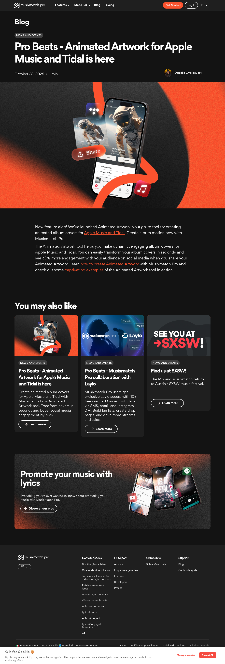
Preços (118, 588)
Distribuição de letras (94, 564)
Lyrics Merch (89, 612)
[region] (112, 655)
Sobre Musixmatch (157, 564)
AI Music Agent (91, 618)
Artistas (118, 564)
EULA (122, 646)
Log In (191, 5)
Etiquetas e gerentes (126, 570)
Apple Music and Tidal (104, 233)
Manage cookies (186, 655)
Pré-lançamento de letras (93, 587)
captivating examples (84, 270)
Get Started (173, 5)
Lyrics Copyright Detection (91, 626)
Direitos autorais (199, 646)
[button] (62, 5)
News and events (29, 35)
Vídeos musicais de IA (95, 601)
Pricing (109, 5)
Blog (97, 5)
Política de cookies (174, 646)
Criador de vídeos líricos (96, 570)
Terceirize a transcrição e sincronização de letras (96, 578)
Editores (119, 576)
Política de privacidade (144, 646)
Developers (120, 582)
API (84, 633)
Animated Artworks (93, 606)
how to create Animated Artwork (110, 264)
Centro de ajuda (187, 570)
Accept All (207, 655)
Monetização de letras (95, 595)
